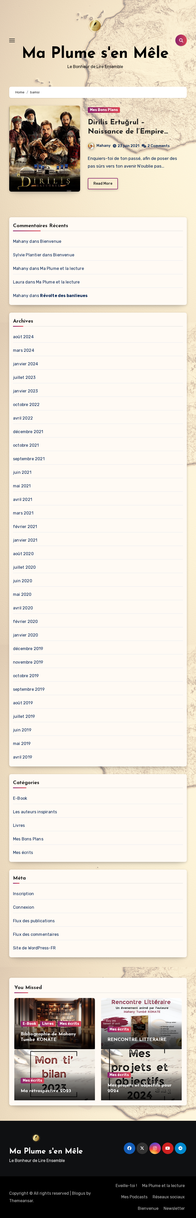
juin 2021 (22, 472)
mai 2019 (22, 743)
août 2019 (23, 702)
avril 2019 (22, 757)
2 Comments (159, 146)
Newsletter (174, 1208)
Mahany (103, 146)
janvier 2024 (25, 363)
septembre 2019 (29, 689)
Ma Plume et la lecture (62, 268)
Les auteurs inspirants (35, 811)
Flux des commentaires (36, 934)
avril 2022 (23, 418)
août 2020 (23, 553)
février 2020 (25, 621)
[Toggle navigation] (12, 40)
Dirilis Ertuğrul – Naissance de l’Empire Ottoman (126, 132)
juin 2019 (22, 730)
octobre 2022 (26, 404)
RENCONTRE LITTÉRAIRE (136, 1040)
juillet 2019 (24, 716)
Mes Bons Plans (104, 110)
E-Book (20, 798)
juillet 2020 (24, 567)
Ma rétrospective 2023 (46, 1091)
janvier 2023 (25, 391)
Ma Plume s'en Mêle (95, 54)
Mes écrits (23, 852)
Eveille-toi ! (126, 1185)
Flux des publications (34, 920)
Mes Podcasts (134, 1196)
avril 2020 (23, 608)
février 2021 (25, 526)
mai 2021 (22, 486)
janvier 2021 (25, 540)
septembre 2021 (29, 458)
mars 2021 (23, 513)
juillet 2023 (24, 377)
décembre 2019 (28, 648)
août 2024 (23, 336)
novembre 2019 (28, 662)
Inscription (23, 893)
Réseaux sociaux (169, 1196)
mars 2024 (23, 350)
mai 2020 (22, 594)
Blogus (78, 1193)
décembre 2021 (28, 431)
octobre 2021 (26, 445)
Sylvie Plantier (27, 255)
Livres (19, 825)
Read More (102, 183)
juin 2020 (22, 580)
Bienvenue (50, 241)
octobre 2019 (26, 675)
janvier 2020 (25, 635)
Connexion (23, 907)
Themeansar (21, 1200)
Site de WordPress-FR (34, 948)
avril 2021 (22, 499)
